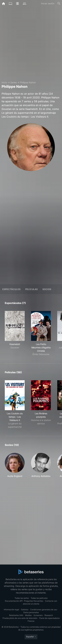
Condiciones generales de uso (43, 609)
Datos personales (31, 612)
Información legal (11, 609)
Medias (28, 615)
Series (13, 82)
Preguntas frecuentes (33, 601)
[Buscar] (59, 3)
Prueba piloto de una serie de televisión (20, 618)
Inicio (4, 82)
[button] (15, 465)
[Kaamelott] (15, 326)
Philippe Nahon (28, 82)
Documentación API (14, 601)
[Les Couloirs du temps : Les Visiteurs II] (15, 395)
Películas (31, 289)
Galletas (24, 609)
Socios (46, 289)
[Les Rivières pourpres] (41, 395)
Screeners (38, 615)
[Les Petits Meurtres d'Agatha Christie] (41, 326)
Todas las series (22, 598)
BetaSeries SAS (16, 615)
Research (49, 615)
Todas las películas (39, 598)
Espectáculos (11, 289)
